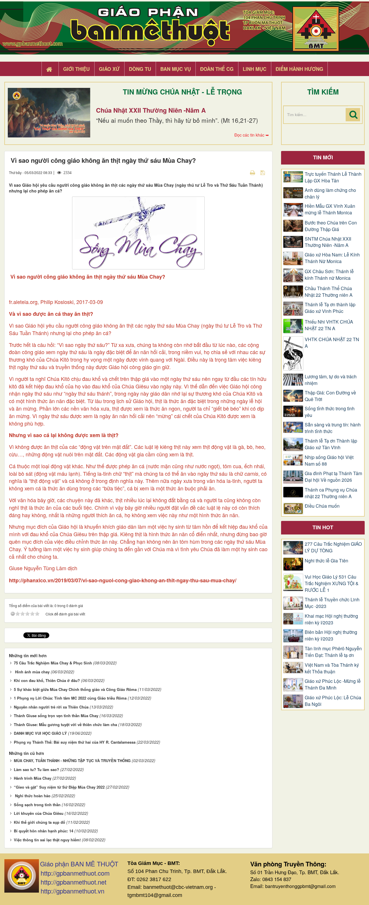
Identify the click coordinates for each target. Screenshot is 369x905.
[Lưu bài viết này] (263, 172)
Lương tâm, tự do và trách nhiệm (331, 379)
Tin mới (323, 157)
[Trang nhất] (50, 69)
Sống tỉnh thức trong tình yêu (330, 411)
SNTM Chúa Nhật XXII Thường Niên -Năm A (328, 242)
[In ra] (253, 172)
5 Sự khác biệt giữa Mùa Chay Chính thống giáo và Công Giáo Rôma (75, 689)
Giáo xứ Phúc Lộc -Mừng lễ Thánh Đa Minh (333, 684)
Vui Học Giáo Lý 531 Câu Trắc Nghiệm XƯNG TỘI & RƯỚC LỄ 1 (332, 583)
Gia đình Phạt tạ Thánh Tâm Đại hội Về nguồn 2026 (333, 476)
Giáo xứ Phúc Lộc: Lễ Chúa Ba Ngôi (333, 700)
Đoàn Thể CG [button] (217, 68)
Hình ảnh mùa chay (32, 672)
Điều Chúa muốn (322, 506)
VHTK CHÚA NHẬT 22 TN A (332, 342)
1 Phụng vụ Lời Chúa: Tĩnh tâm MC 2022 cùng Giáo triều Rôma (70, 698)
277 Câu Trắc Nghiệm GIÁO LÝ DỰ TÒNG (333, 547)
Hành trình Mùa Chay (32, 778)
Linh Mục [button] (254, 68)
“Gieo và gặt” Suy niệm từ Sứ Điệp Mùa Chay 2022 (59, 787)
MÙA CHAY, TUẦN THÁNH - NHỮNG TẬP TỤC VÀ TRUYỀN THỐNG (72, 760)
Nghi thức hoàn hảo (32, 795)
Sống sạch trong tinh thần (37, 804)
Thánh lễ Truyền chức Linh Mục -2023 (332, 602)
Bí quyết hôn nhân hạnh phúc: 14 (43, 831)
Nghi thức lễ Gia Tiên (326, 561)
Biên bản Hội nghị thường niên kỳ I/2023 (331, 635)
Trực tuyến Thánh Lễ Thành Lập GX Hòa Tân (333, 177)
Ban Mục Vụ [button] (175, 68)
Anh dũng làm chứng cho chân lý (330, 193)
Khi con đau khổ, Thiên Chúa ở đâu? (47, 680)
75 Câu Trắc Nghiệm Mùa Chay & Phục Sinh (53, 663)
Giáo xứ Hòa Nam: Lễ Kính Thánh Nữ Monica (332, 258)
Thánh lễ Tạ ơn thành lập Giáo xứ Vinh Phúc (330, 307)
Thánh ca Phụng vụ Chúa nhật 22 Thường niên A (331, 493)
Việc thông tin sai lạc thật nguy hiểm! (47, 839)
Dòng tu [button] (140, 68)
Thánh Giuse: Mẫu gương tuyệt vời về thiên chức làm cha (65, 724)
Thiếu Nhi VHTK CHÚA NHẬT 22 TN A (329, 325)
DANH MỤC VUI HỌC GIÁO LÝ (40, 733)
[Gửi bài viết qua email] (242, 172)
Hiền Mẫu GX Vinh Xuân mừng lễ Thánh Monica (330, 209)
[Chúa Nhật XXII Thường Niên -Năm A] (49, 112)
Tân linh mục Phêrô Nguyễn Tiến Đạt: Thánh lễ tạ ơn (333, 651)
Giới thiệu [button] (76, 68)
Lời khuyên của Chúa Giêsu (38, 813)
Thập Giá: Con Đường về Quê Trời (330, 396)
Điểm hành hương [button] (299, 68)
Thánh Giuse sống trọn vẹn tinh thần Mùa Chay (56, 715)
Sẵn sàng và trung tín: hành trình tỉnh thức (333, 428)
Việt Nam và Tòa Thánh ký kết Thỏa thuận (332, 668)
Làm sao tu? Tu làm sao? (36, 769)
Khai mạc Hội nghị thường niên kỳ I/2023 (331, 619)
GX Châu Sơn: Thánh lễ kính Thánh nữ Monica (329, 274)
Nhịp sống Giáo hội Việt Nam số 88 (329, 460)
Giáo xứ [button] (109, 68)
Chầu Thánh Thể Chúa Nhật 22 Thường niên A (329, 291)
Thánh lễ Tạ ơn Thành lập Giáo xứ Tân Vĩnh (331, 444)
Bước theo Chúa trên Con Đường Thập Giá (331, 226)
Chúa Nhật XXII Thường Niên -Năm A (151, 110)
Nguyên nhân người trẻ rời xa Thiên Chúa (51, 707)
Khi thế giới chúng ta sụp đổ (39, 822)
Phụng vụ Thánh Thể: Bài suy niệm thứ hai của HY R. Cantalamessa (74, 742)
